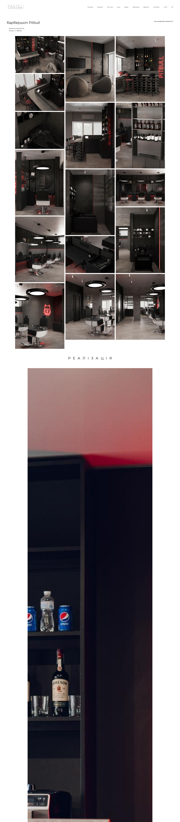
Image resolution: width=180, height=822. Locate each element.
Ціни (118, 7)
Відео (126, 7)
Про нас (110, 7)
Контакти (156, 7)
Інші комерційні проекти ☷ (163, 21)
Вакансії (146, 7)
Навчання (136, 7)
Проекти (100, 7)
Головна (90, 7)
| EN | (165, 7)
